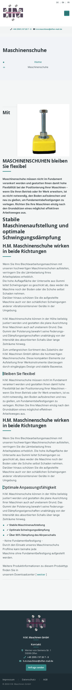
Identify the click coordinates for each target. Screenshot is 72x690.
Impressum (9, 679)
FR (68, 2)
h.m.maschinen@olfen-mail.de (49, 29)
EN (63, 2)
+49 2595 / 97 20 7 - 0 (22, 29)
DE (57, 2)
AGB (45, 679)
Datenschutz (29, 679)
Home (38, 62)
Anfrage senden (36, 667)
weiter (41, 574)
